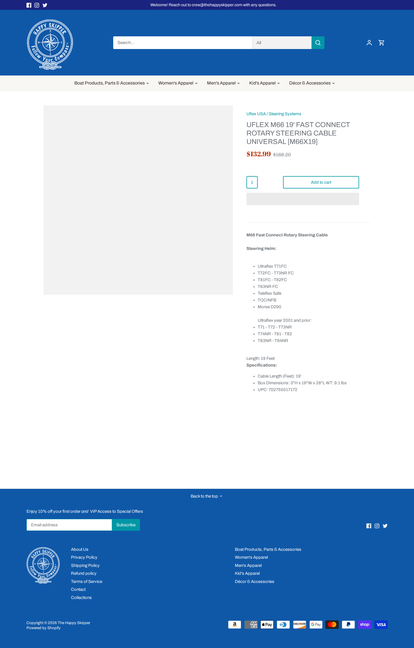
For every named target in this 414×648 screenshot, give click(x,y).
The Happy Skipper (74, 623)
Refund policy (84, 573)
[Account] (369, 42)
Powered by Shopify (43, 628)
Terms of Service (86, 581)
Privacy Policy (84, 557)
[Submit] (317, 42)
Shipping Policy (85, 565)
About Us (79, 549)
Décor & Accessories (254, 581)
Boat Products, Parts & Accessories (268, 549)
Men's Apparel (248, 565)
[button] (302, 199)
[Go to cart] (381, 42)
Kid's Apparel (247, 573)
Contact (78, 589)
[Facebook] (28, 5)
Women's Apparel (251, 557)
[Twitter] (45, 5)
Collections (81, 597)
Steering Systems (285, 114)
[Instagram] (36, 5)
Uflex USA (256, 114)
